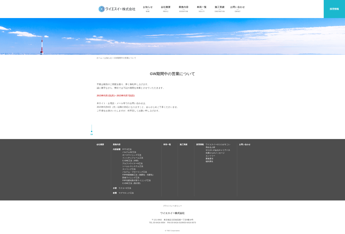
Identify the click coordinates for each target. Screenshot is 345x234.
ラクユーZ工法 (125, 188)
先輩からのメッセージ (215, 153)
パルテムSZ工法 (129, 152)
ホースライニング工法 (131, 155)
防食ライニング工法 (130, 177)
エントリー (210, 156)
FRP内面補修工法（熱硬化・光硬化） (138, 175)
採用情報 (334, 9)
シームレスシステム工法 (132, 166)
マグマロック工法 (126, 193)
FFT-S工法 (127, 149)
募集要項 (209, 158)
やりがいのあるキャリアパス (218, 150)
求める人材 (210, 147)
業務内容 (116, 144)
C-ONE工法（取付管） (132, 183)
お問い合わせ (244, 144)
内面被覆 (116, 149)
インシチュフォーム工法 (132, 158)
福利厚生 (209, 161)
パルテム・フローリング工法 (134, 172)
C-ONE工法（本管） (131, 161)
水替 (115, 188)
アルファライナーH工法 (132, 163)
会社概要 (100, 144)
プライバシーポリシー (172, 206)
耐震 (115, 193)
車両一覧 (167, 144)
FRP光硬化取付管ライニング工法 (136, 180)
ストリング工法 (129, 169)
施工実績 (183, 144)
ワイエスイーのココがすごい (218, 144)
